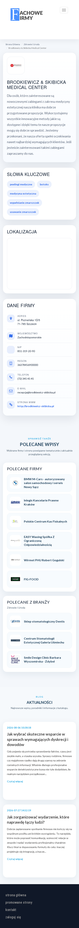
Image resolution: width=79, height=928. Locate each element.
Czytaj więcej (15, 781)
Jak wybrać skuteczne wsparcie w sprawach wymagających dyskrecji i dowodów (37, 739)
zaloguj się (13, 917)
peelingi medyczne (21, 184)
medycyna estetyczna (23, 193)
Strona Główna (13, 44)
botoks (44, 184)
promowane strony (19, 902)
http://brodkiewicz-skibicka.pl (35, 406)
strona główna (16, 895)
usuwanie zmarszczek (23, 211)
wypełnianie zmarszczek (24, 202)
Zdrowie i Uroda (32, 44)
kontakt (11, 910)
